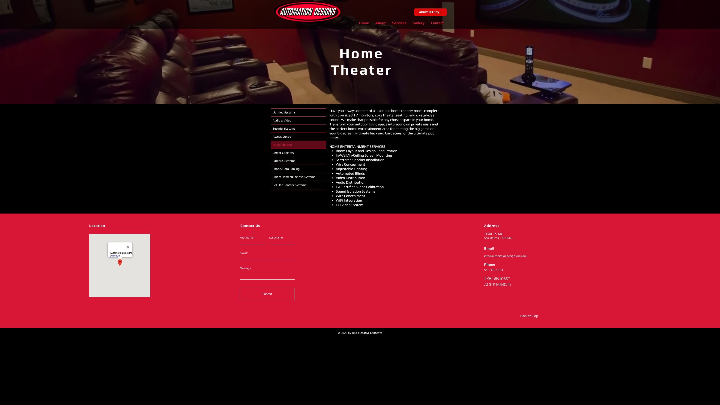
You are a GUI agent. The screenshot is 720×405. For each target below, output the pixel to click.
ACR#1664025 (497, 284)
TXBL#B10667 (497, 278)
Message (245, 268)
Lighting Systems (284, 112)
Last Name (276, 237)
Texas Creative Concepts (367, 332)
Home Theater (282, 144)
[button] (399, 23)
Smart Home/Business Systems (294, 177)
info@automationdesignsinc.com (505, 255)
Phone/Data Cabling (286, 169)
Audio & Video (282, 120)
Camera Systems (284, 161)
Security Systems (284, 128)
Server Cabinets (283, 152)
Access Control (282, 136)
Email (243, 253)
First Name (247, 237)
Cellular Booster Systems (289, 185)
